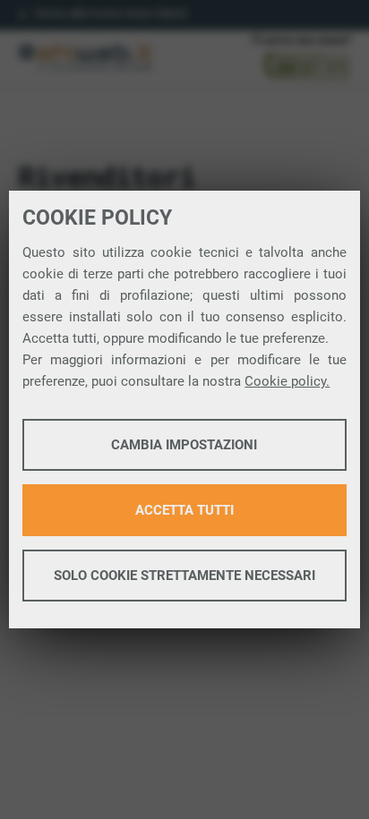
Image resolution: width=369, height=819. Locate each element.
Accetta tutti (184, 510)
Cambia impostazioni (184, 445)
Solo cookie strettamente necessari (184, 575)
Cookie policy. (287, 381)
